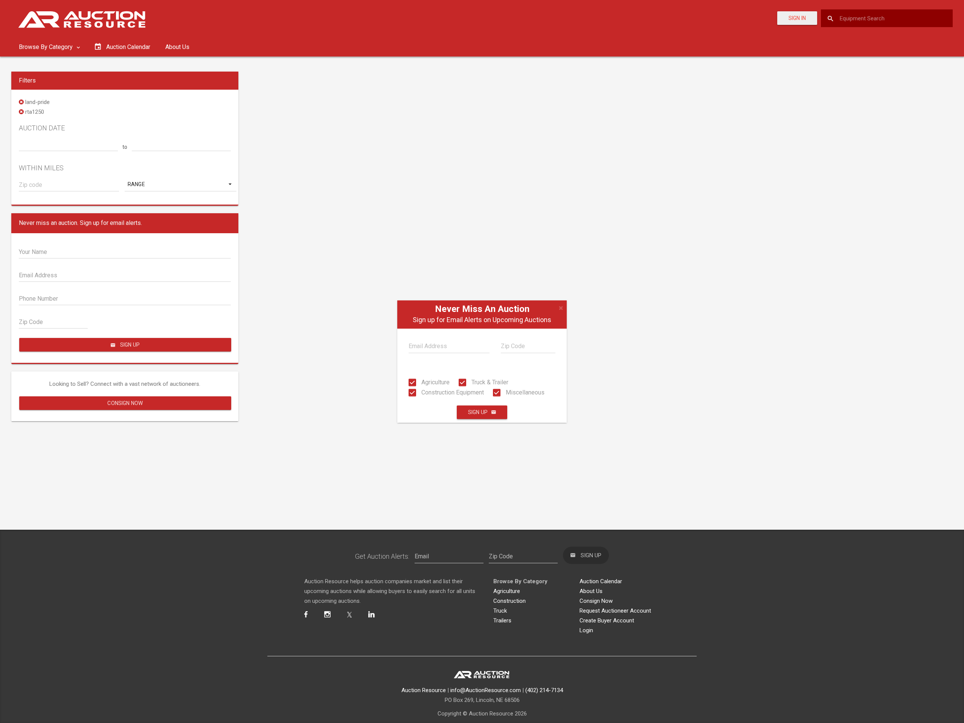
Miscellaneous (524, 392)
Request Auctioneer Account (615, 610)
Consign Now (125, 403)
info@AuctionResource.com (485, 690)
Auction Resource (423, 690)
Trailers (502, 620)
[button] (180, 184)
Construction (509, 601)
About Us (177, 46)
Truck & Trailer (489, 382)
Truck (500, 610)
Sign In (797, 18)
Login (586, 630)
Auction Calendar (601, 581)
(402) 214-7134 (544, 690)
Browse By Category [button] (46, 46)
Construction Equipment (452, 392)
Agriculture (435, 382)
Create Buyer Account (607, 620)
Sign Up (478, 412)
